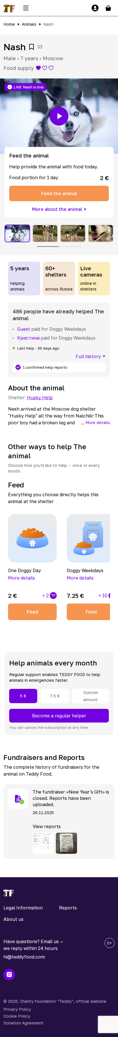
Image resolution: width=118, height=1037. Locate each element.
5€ (23, 695)
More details (97, 422)
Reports (68, 908)
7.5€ (55, 695)
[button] (59, 116)
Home (9, 24)
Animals (29, 24)
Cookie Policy (16, 1016)
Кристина (28, 338)
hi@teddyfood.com (24, 957)
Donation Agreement (23, 1022)
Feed (32, 612)
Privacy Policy (17, 1009)
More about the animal (57, 209)
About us (13, 919)
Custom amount (90, 696)
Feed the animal (59, 193)
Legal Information (23, 908)
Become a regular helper (59, 716)
